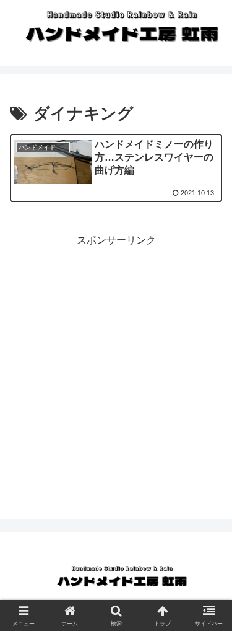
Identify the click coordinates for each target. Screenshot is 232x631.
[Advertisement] (116, 366)
